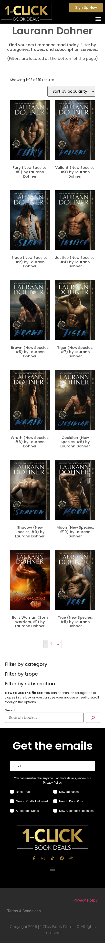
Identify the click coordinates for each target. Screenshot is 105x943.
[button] (86, 7)
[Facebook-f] (34, 858)
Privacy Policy (52, 782)
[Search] (93, 718)
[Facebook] (62, 858)
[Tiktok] (52, 858)
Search (10, 710)
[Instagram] (43, 858)
